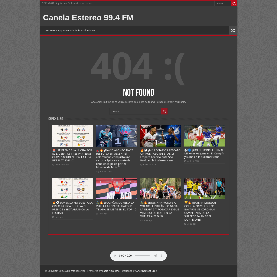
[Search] (234, 3)
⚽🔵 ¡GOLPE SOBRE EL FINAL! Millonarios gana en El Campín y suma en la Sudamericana (204, 153)
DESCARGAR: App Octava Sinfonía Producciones (67, 3)
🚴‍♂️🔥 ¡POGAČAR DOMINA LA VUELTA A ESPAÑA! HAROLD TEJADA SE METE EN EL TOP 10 (116, 206)
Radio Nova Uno (111, 270)
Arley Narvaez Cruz (146, 270)
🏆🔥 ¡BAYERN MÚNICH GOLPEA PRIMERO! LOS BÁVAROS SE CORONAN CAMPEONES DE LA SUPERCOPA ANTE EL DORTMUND (200, 211)
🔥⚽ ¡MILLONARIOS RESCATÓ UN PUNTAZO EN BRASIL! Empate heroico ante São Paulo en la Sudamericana (160, 155)
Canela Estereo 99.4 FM (88, 17)
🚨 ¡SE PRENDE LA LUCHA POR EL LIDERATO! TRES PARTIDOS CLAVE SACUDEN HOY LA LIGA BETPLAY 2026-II (72, 155)
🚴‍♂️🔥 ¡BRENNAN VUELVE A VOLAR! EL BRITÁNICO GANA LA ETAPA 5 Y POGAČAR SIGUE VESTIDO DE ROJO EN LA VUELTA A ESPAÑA (159, 209)
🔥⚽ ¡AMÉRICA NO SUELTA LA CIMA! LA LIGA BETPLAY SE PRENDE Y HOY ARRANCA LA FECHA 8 (72, 208)
